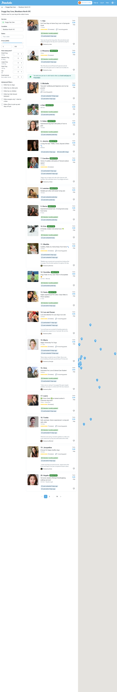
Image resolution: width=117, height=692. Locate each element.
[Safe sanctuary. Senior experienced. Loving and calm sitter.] (51, 429)
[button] (97, 380)
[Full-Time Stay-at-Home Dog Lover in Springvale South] (51, 32)
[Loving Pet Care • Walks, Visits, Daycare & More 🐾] (51, 146)
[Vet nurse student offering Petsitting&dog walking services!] (51, 482)
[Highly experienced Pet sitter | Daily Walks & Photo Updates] (51, 299)
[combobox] (12, 22)
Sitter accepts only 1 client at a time (12, 100)
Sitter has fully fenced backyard (10, 95)
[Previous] (42, 496)
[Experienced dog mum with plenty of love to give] (51, 128)
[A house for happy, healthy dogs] (51, 458)
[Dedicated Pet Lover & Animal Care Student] (51, 378)
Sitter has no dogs (9, 85)
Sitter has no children (10, 91)
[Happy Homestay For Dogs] (51, 351)
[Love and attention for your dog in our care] (51, 323)
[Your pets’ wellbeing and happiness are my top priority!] (51, 91)
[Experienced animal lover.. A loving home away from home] (51, 213)
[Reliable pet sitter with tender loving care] (51, 194)
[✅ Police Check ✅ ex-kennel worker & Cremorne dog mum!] (51, 403)
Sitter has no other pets (11, 88)
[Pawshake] (6, 2)
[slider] (2, 43)
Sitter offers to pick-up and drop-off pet (12, 105)
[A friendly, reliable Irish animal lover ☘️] (51, 232)
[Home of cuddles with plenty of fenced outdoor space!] (51, 170)
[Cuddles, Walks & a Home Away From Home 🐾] (51, 255)
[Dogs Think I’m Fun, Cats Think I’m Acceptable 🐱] (51, 279)
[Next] (60, 496)
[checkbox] (2, 85)
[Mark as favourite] (74, 44)
